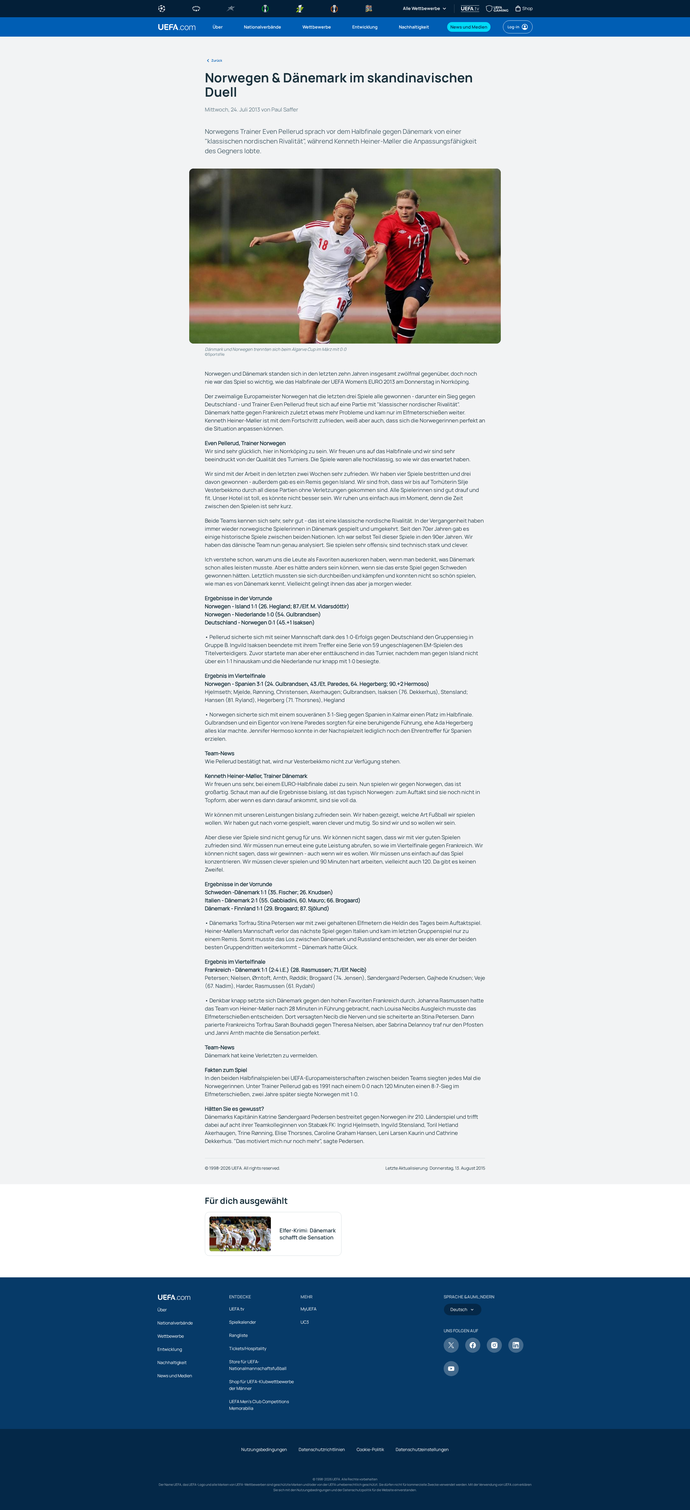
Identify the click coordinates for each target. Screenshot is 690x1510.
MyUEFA (308, 1309)
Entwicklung (169, 1349)
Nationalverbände (175, 1323)
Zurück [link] (216, 60)
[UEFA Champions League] (161, 8)
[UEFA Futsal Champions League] (230, 8)
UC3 (305, 1322)
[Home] (174, 1297)
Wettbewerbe (170, 1336)
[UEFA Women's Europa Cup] (299, 8)
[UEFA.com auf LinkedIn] (515, 1351)
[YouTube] (451, 1375)
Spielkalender (242, 1322)
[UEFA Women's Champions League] (196, 8)
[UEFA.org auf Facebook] (472, 1351)
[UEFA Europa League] (334, 8)
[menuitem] (221, 27)
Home (176, 27)
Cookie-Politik (370, 1449)
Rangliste (238, 1335)
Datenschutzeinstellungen (422, 1449)
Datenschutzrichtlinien (322, 1449)
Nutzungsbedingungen (264, 1449)
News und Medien (174, 1376)
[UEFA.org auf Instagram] (494, 1351)
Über (162, 1310)
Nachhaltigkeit (172, 1362)
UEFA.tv (236, 1309)
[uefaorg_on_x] (451, 1351)
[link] (217, 27)
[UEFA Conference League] (265, 8)
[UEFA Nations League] (368, 8)
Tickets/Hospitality (247, 1348)
